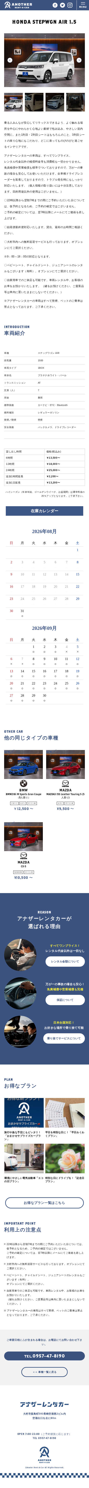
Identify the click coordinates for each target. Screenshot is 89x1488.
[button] (9, 60)
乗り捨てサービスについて (64, 1038)
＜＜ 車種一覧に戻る (44, 1372)
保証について (65, 999)
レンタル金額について (65, 961)
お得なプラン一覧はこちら (44, 1203)
